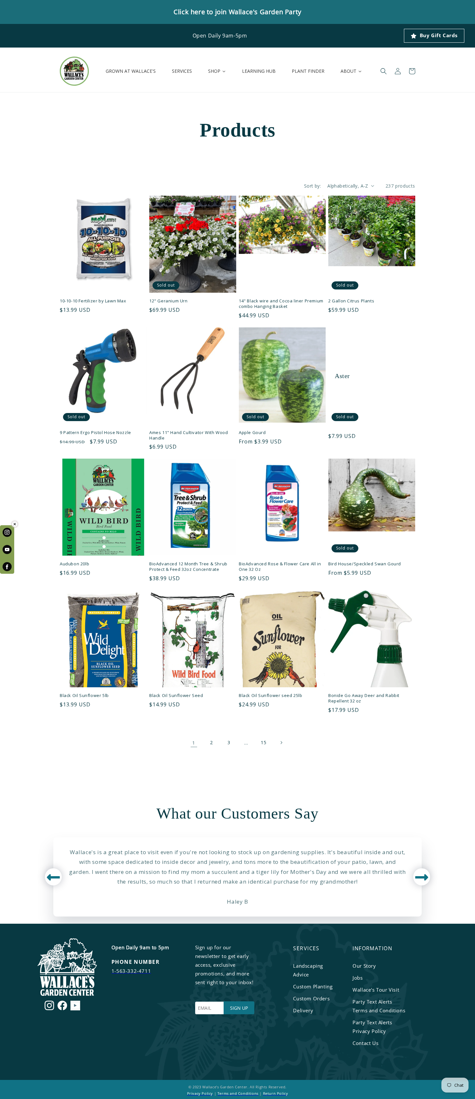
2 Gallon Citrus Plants (351, 301)
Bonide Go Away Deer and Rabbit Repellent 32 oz (363, 698)
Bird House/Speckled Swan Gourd (364, 564)
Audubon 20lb (74, 564)
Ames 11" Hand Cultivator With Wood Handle (188, 435)
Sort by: (312, 186)
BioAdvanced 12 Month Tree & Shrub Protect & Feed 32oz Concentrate (188, 566)
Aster (342, 375)
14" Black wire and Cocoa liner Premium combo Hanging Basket (281, 303)
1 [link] (193, 742)
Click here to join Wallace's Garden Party (237, 11)
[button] (383, 71)
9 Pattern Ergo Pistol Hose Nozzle (95, 432)
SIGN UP (239, 1008)
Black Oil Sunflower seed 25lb (270, 695)
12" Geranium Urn (168, 301)
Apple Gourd (252, 432)
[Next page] (281, 742)
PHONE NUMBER (135, 961)
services (306, 948)
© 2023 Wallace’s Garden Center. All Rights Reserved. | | (237, 1090)
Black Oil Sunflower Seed (176, 695)
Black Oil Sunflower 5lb (84, 695)
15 (263, 742)
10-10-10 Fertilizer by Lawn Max (93, 301)
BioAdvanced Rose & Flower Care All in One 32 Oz (280, 566)
